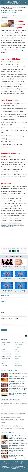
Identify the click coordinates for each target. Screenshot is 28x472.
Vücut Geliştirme (18, 365)
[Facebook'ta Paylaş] (10, 251)
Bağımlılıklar (4, 344)
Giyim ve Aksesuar (6, 351)
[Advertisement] (12, 237)
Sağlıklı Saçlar (4, 361)
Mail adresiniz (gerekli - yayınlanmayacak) (9, 318)
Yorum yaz (5, 17)
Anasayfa (3, 7)
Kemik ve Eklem (18, 356)
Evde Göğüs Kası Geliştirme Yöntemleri (17, 388)
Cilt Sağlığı (17, 347)
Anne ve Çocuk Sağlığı (10, 7)
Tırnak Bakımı (4, 365)
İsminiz (2, 312)
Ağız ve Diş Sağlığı (6, 342)
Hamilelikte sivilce (10, 224)
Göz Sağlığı (17, 351)
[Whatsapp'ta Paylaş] (15, 251)
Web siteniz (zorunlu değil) (6, 324)
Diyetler (3, 349)
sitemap (14, 468)
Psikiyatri (16, 358)
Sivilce (12, 226)
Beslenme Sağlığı (18, 344)
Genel (16, 349)
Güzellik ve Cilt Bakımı (6, 354)
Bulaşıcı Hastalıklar (6, 347)
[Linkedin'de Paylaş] (18, 251)
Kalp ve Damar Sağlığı (6, 356)
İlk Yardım (17, 354)
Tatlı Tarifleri (17, 363)
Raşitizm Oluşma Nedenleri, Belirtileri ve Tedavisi (20, 292)
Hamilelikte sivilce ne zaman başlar (11, 225)
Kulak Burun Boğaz (6, 358)
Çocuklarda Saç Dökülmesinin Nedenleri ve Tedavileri (7, 280)
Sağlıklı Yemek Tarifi (19, 361)
